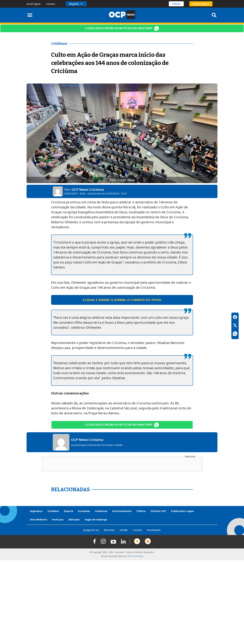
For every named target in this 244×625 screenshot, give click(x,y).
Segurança (36, 511)
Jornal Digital (33, 3)
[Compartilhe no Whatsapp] (235, 334)
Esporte (68, 511)
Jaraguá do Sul (91, 530)
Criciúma (137, 530)
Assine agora (201, 4)
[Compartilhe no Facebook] (235, 318)
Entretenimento (122, 511)
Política (141, 511)
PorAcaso (57, 519)
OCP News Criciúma (88, 189)
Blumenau (109, 530)
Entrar (176, 4)
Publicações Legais (182, 511)
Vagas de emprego (96, 519)
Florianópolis (154, 530)
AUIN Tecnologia (135, 556)
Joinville (124, 530)
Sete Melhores (38, 519)
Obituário (74, 519)
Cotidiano (53, 511)
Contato (50, 3)
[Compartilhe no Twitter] (235, 326)
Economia (84, 511)
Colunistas (101, 511)
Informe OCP (158, 511)
